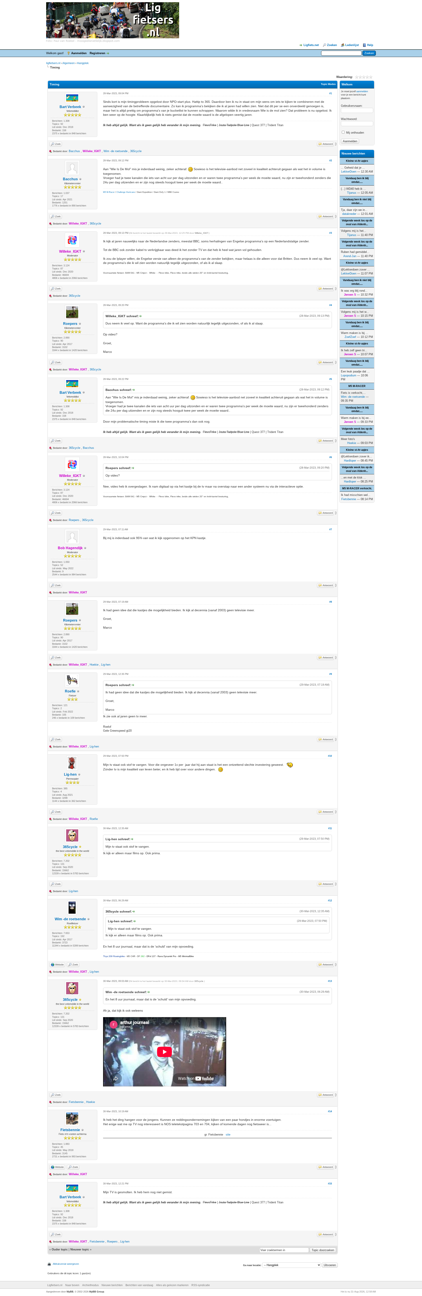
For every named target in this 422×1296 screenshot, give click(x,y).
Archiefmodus (90, 1285)
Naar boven (72, 1285)
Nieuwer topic (79, 1249)
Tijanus (351, 192)
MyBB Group (96, 1291)
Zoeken (332, 45)
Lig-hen (105, 664)
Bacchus (74, 151)
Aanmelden (79, 53)
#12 (330, 900)
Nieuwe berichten (112, 1285)
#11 (330, 828)
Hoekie (94, 664)
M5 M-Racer (109, 192)
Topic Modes (328, 84)
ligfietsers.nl (53, 63)
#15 (330, 1183)
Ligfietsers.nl (54, 1285)
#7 (330, 529)
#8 (330, 601)
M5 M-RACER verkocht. (357, 488)
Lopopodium (348, 375)
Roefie (70, 691)
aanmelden (362, 91)
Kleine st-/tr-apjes (357, 160)
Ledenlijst (352, 45)
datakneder (349, 213)
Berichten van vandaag (139, 1285)
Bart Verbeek (70, 107)
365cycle (136, 151)
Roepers (70, 324)
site (228, 1134)
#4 (330, 305)
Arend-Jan (349, 256)
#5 (330, 379)
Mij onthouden (354, 132)
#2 (330, 160)
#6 (330, 457)
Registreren (97, 53)
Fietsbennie (76, 1102)
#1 (330, 93)
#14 (330, 1111)
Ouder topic (60, 1249)
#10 (330, 756)
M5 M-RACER (357, 386)
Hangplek (83, 63)
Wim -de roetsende (115, 151)
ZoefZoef (350, 337)
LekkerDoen (348, 171)
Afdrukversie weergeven (66, 1264)
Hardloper (350, 460)
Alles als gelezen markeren (172, 1285)
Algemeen (68, 63)
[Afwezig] (80, 847)
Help (370, 45)
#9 (330, 674)
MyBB (70, 1291)
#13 (330, 981)
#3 (330, 233)
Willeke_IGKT (201, 233)
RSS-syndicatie (200, 1285)
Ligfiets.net (311, 45)
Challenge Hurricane (125, 192)
